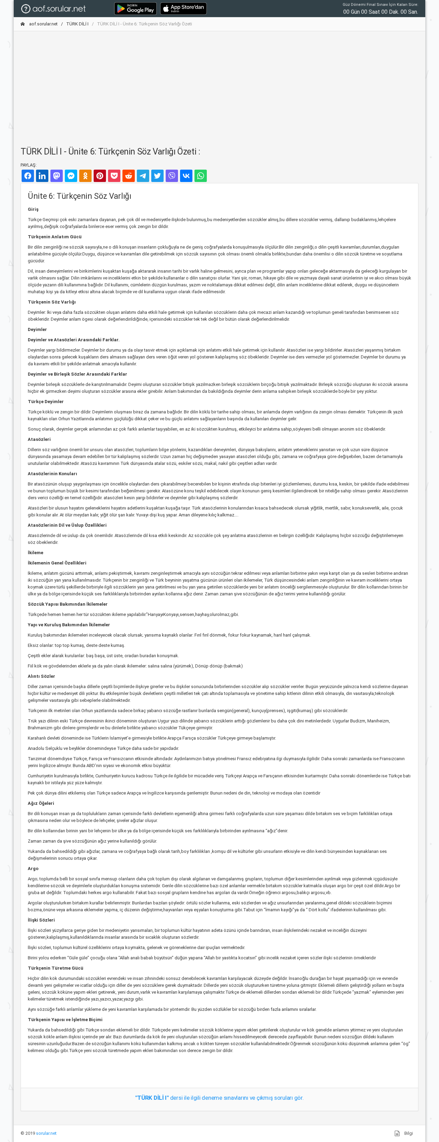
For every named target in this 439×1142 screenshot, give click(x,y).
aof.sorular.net (43, 23)
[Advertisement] (219, 85)
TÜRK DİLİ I (77, 23)
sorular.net (46, 1133)
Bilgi (408, 1133)
